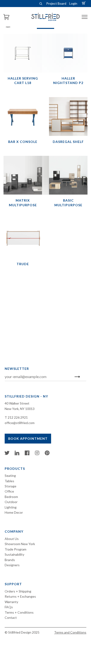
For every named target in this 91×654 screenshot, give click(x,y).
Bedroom (11, 497)
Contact (11, 618)
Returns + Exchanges (20, 596)
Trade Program (15, 549)
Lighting (11, 507)
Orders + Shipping (18, 591)
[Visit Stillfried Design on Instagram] (37, 454)
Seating (10, 476)
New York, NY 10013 (20, 409)
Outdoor (11, 502)
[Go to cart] (84, 3)
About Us (12, 539)
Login (73, 3)
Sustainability (14, 554)
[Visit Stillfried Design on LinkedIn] (17, 454)
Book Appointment (28, 438)
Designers (12, 565)
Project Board (56, 3)
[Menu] (85, 17)
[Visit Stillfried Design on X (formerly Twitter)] (7, 454)
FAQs (9, 607)
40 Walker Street (17, 403)
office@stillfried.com (20, 423)
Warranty (11, 602)
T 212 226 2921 (16, 417)
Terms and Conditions (70, 632)
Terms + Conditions (19, 612)
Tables (9, 481)
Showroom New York (20, 544)
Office (9, 491)
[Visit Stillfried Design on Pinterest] (47, 454)
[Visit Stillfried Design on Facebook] (27, 454)
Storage (10, 486)
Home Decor (14, 512)
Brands (10, 560)
